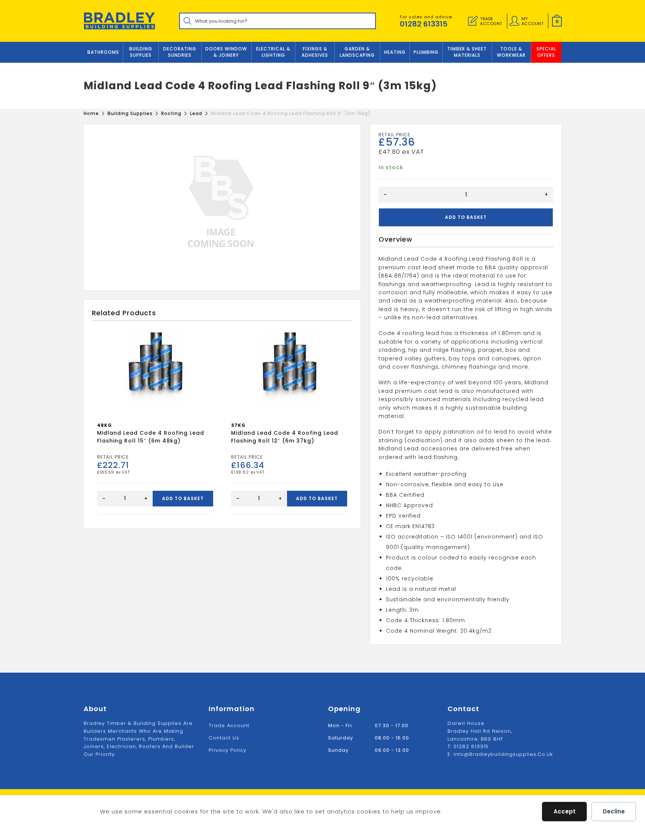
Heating (395, 52)
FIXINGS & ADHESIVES (315, 52)
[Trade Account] (473, 20)
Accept (565, 811)
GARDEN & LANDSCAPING (357, 52)
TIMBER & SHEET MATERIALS (467, 52)
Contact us (224, 737)
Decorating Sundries (179, 52)
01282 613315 (424, 24)
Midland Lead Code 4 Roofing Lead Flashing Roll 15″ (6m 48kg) (150, 436)
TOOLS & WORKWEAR (511, 52)
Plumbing (426, 52)
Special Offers (546, 52)
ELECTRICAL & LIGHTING (273, 52)
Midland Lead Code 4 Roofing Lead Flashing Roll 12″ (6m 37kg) (284, 436)
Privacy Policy (227, 750)
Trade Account (229, 725)
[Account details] (514, 20)
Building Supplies (140, 52)
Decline (614, 811)
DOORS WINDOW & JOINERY (226, 52)
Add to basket (466, 217)
